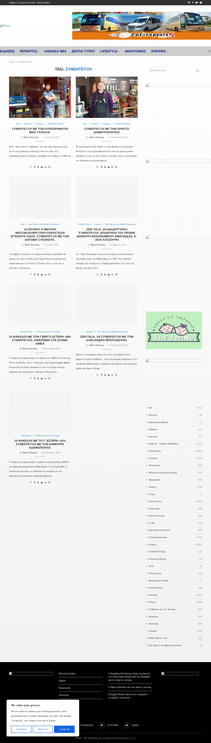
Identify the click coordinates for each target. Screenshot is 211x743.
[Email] (201, 2)
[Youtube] (197, 2)
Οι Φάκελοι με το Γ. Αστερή (175, 609)
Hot (175, 408)
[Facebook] (192, 2)
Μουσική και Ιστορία (175, 580)
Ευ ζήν (175, 523)
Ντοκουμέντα (175, 573)
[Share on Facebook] (34, 167)
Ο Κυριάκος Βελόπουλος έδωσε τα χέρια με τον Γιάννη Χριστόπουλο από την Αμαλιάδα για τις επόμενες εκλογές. (129, 676)
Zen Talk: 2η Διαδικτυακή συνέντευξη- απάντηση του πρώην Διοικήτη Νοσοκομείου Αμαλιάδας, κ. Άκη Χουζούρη (106, 234)
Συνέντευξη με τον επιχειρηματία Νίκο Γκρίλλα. (40, 130)
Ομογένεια (175, 616)
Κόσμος (175, 602)
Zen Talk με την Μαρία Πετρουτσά (175, 645)
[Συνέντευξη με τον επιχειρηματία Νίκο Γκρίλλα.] (40, 97)
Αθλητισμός (135, 51)
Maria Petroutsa (31, 137)
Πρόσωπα (175, 436)
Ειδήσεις (175, 544)
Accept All (64, 729)
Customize (21, 729)
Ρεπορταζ (28, 51)
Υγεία (175, 566)
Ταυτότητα (64, 695)
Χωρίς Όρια (175, 508)
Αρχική (12, 62)
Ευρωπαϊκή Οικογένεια (175, 530)
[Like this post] (30, 167)
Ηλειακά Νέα (175, 451)
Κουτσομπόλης (175, 587)
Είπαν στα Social (175, 515)
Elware (133, 738)
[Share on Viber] (49, 167)
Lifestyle (109, 51)
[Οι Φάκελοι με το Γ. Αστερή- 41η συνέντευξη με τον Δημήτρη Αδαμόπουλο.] (40, 409)
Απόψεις (158, 51)
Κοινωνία (175, 595)
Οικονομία (175, 623)
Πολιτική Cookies (67, 673)
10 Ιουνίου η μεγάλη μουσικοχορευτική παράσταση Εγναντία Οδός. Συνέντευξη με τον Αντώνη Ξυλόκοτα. (40, 234)
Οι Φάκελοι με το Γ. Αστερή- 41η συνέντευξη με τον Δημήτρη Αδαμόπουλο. (40, 444)
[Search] (209, 51)
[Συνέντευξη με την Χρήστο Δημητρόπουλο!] (107, 97)
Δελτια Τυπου (83, 51)
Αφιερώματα (175, 479)
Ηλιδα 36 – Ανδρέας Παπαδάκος (175, 443)
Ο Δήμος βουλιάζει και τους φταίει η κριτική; (129, 687)
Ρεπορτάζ (175, 458)
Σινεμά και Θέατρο (175, 559)
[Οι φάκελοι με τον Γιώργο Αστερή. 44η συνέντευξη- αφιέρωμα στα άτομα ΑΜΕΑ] (40, 305)
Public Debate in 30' (175, 638)
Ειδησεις (7, 51)
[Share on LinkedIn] (42, 167)
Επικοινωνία (64, 688)
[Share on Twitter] (38, 167)
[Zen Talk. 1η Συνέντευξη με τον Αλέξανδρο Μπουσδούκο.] (107, 305)
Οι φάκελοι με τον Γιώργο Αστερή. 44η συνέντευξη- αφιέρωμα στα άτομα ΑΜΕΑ (40, 340)
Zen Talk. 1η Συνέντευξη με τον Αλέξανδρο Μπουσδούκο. (106, 338)
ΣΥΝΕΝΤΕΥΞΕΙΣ (175, 551)
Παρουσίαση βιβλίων (175, 422)
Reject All (42, 729)
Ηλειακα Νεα (55, 51)
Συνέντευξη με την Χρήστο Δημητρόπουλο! (106, 130)
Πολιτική (175, 415)
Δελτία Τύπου (175, 501)
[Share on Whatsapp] (45, 167)
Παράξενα (175, 429)
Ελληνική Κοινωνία (175, 537)
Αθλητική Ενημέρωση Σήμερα (175, 472)
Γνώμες (175, 494)
